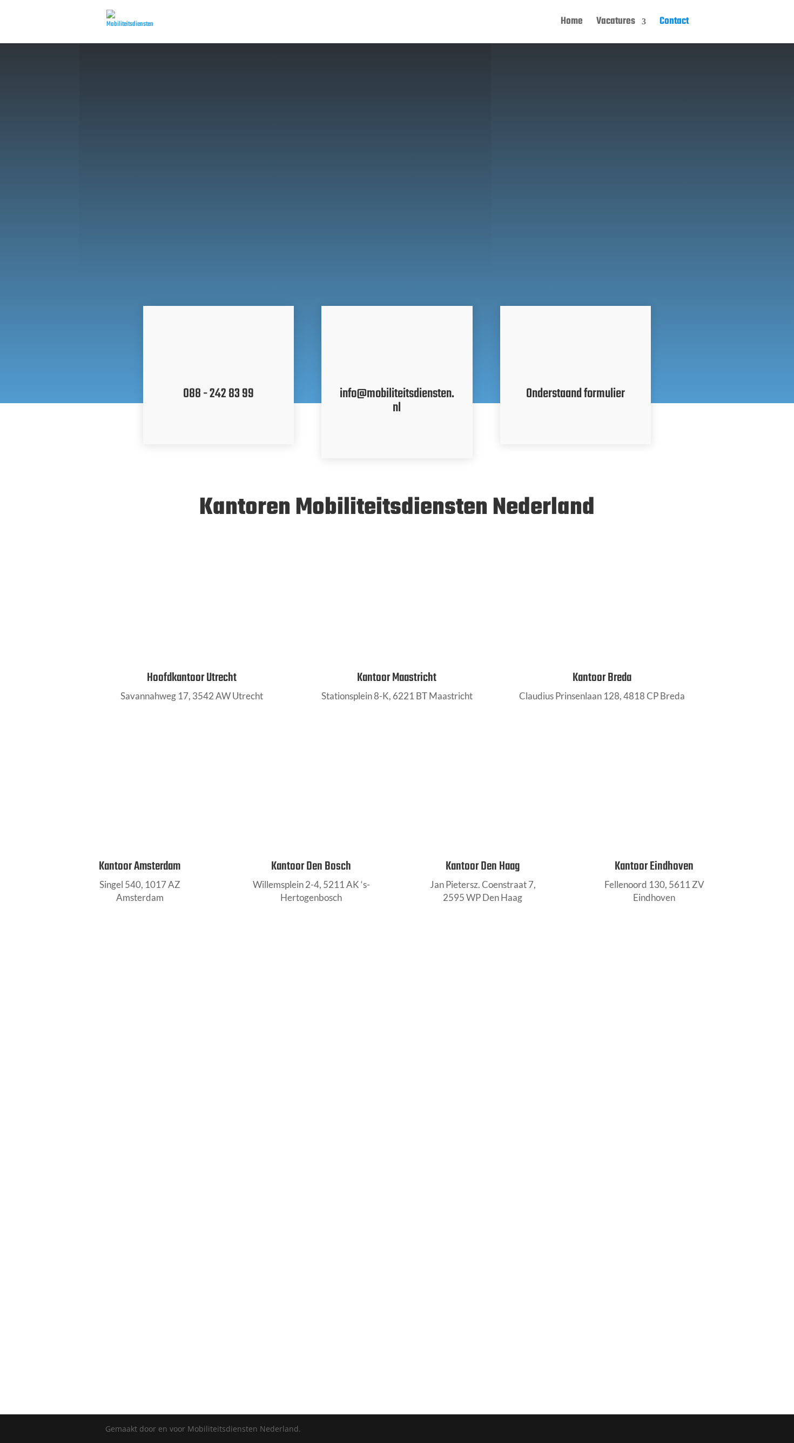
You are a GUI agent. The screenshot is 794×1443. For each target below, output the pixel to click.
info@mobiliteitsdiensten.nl (163, 1253)
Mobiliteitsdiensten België (160, 1280)
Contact (674, 23)
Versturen (670, 1252)
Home (572, 23)
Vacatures (615, 23)
